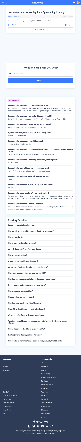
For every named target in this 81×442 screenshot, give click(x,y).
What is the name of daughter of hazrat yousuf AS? (26, 329)
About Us (44, 395)
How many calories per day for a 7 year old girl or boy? (36, 12)
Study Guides (7, 406)
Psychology (44, 381)
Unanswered (7, 370)
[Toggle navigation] (3, 2)
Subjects (10, 9)
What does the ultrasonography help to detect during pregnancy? (32, 279)
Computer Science (47, 385)
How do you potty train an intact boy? (21, 225)
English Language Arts (48, 377)
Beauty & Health (18, 9)
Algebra (43, 363)
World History (45, 374)
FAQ (4, 414)
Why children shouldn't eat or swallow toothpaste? (26, 309)
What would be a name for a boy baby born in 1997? (27, 273)
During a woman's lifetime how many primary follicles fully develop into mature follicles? (37, 322)
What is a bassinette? (15, 237)
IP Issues (44, 417)
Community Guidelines (10, 395)
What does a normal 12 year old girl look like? (24, 303)
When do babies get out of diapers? (21, 297)
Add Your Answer (40, 29)
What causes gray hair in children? (20, 291)
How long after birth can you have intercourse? (25, 335)
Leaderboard (7, 363)
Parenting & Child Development (32, 9)
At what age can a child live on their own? (23, 261)
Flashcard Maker (8, 403)
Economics (44, 388)
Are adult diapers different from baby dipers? (24, 249)
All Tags (5, 366)
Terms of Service (46, 403)
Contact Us (44, 399)
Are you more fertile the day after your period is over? (28, 267)
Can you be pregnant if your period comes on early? (27, 285)
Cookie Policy (45, 414)
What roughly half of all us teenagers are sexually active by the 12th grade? (35, 341)
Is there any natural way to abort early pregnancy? (26, 315)
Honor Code (7, 399)
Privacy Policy (45, 406)
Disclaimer (44, 410)
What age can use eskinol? (17, 255)
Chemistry (44, 366)
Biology (43, 370)
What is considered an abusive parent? (22, 243)
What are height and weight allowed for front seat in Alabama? (31, 231)
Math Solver (7, 410)
